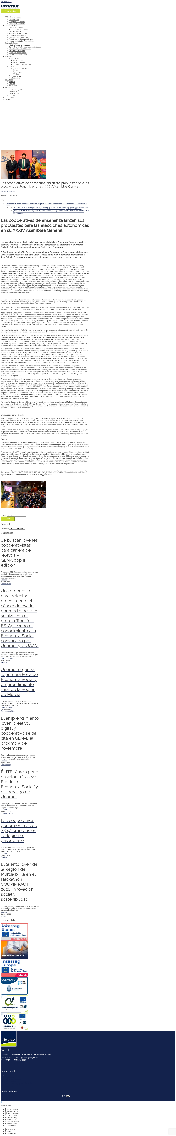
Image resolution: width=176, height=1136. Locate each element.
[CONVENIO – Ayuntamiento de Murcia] (20, 986)
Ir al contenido (6, 2)
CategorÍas (5, 528)
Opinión (12, 84)
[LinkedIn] (67, 1096)
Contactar (8, 1075)
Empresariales (14, 59)
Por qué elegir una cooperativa (20, 29)
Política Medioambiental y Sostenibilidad (20, 1083)
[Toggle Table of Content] (2, 200)
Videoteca (13, 91)
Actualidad (9, 80)
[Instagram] (69, 1096)
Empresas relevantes (17, 51)
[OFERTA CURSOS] (20, 950)
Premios (4, 662)
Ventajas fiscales (15, 31)
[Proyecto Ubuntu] (20, 1022)
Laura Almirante (7, 659)
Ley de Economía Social (18, 55)
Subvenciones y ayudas (22, 64)
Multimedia (9, 88)
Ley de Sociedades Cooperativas (21, 41)
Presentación (14, 20)
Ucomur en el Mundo (17, 24)
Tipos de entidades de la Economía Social (25, 47)
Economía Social (11, 43)
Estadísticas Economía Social (20, 49)
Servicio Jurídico (19, 60)
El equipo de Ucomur (17, 22)
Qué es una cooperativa (18, 28)
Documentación (11, 97)
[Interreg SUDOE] (20, 932)
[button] (1, 1102)
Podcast (12, 95)
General (4, 191)
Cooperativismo (11, 26)
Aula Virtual (17, 72)
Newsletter (13, 86)
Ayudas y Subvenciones (18, 33)
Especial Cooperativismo (18, 37)
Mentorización (14, 78)
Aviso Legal (9, 1077)
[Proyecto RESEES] (20, 968)
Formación (13, 66)
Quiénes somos (15, 18)
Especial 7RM (14, 93)
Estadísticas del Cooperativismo (21, 39)
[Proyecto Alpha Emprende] (20, 1004)
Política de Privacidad (13, 1079)
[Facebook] (62, 1096)
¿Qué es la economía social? (19, 45)
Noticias (12, 82)
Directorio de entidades (17, 53)
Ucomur (8, 16)
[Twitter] (65, 1096)
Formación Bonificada (21, 68)
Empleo (4, 857)
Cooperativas (6, 584)
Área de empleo (15, 76)
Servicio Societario (20, 62)
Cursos (15, 70)
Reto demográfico (8, 711)
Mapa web (9, 1087)
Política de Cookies (12, 1081)
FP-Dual (16, 74)
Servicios (8, 57)
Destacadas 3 (6, 765)
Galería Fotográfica (16, 90)
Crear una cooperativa (17, 35)
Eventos (8, 99)
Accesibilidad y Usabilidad (14, 1085)
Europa (3, 916)
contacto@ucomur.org (9, 1063)
